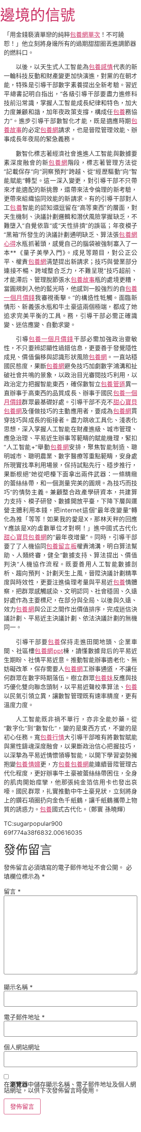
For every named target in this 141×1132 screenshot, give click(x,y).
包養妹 (104, 678)
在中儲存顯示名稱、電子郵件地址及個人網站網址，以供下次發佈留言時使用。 (70, 1087)
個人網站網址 (22, 1047)
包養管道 (113, 384)
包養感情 (101, 67)
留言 (12, 891)
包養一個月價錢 (51, 339)
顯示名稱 (18, 987)
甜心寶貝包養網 (25, 537)
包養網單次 (85, 34)
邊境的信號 (37, 15)
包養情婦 (28, 764)
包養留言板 (61, 546)
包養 (119, 112)
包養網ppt (49, 651)
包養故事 (83, 279)
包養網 (49, 130)
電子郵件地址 (24, 1017)
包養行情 (52, 737)
